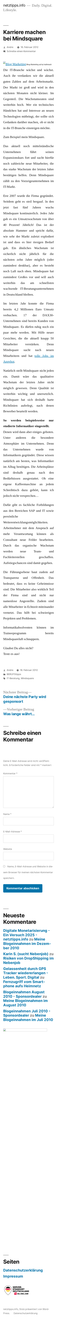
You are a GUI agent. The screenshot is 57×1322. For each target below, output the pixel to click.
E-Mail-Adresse (12, 831)
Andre (10, 47)
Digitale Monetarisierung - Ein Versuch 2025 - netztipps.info (26, 934)
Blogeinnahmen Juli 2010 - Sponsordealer (26, 1013)
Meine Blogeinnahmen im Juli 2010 (28, 1017)
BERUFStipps (14, 674)
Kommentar (10, 773)
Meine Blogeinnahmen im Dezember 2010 (27, 943)
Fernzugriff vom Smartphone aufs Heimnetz (24, 984)
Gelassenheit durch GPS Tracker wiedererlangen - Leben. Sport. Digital (25, 973)
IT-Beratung (13, 678)
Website (7, 849)
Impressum (13, 1276)
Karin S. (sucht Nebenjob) (25, 954)
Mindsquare (27, 678)
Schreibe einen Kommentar (21, 51)
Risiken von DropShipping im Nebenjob (28, 960)
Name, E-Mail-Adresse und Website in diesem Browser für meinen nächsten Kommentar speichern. (28, 872)
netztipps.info (14, 5)
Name (7, 814)
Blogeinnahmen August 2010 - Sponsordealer (24, 994)
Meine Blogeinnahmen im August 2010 (25, 1002)
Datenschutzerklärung (23, 1270)
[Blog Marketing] (14, 64)
